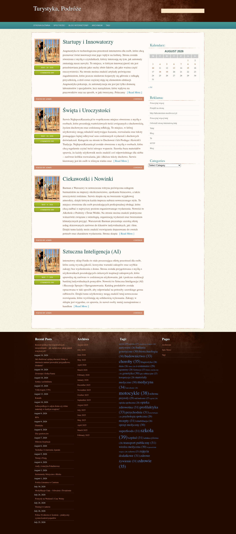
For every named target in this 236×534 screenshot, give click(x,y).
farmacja (139, 369)
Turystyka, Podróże (57, 8)
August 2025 (82, 405)
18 (160, 71)
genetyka (131, 373)
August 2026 (82, 344)
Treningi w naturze (42, 506)
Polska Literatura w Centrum (47, 482)
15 (188, 67)
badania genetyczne (132, 349)
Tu (151, 138)
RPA (37, 417)
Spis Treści (59, 25)
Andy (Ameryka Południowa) (47, 466)
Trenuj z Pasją (40, 457)
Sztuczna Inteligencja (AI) (92, 251)
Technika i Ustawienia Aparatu (47, 449)
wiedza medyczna (132, 447)
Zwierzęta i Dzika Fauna (45, 373)
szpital (135, 437)
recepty (127, 420)
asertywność (127, 347)
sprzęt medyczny (132, 425)
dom (132, 366)
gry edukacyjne (148, 373)
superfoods (129, 430)
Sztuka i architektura (43, 381)
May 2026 (81, 359)
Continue (138, 99)
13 (174, 67)
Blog (152, 133)
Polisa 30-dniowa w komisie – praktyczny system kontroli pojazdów (52, 516)
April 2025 (81, 425)
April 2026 (81, 364)
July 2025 (81, 410)
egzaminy (126, 369)
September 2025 (84, 400)
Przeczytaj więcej (157, 103)
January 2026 (82, 379)
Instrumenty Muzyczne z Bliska (48, 474)
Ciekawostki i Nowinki (88, 178)
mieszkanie (132, 388)
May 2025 (81, 420)
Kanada (38, 397)
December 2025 (83, 384)
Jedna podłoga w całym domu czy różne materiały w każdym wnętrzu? (51, 407)
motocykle (134, 393)
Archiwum (97, 25)
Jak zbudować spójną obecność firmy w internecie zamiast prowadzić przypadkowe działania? (52, 362)
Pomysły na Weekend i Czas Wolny (49, 498)
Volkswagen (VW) (43, 389)
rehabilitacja (144, 421)
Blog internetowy (78, 25)
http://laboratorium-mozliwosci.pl (163, 113)
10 (153, 67)
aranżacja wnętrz (147, 344)
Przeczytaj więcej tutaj (159, 118)
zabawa (133, 451)
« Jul (150, 87)
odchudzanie (141, 398)
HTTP (152, 143)
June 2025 (81, 415)
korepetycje (127, 377)
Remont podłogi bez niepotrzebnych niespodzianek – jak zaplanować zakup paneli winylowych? (53, 347)
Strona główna (41, 25)
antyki (123, 343)
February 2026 (83, 374)
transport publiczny (140, 442)
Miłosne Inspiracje (42, 441)
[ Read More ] (133, 92)
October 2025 (83, 394)
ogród (154, 398)
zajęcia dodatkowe (134, 453)
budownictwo (138, 355)
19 (167, 71)
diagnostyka (149, 362)
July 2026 (81, 349)
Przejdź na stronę (157, 108)
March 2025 (82, 430)
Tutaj (152, 128)
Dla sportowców (42, 433)
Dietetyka (39, 425)
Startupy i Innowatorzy (88, 41)
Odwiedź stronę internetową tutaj (163, 123)
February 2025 (83, 435)
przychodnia (137, 412)
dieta (123, 366)
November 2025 (84, 389)
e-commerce (145, 366)
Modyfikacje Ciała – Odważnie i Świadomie (53, 490)
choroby (129, 361)
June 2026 (81, 354)
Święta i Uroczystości (86, 110)
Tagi (108, 25)
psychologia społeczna (137, 416)
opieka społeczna (129, 402)
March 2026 (82, 369)
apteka (134, 343)
